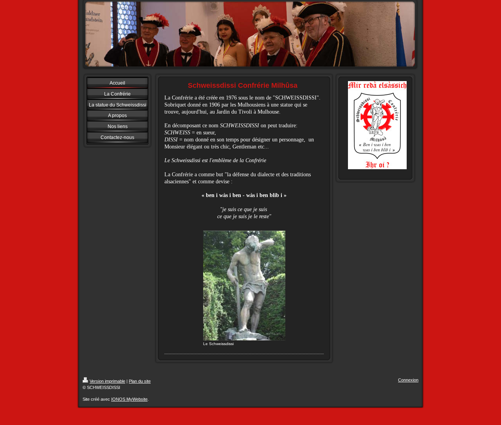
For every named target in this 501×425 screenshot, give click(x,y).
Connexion (408, 380)
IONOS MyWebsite (129, 399)
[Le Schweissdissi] (244, 285)
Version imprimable (107, 381)
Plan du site (140, 381)
